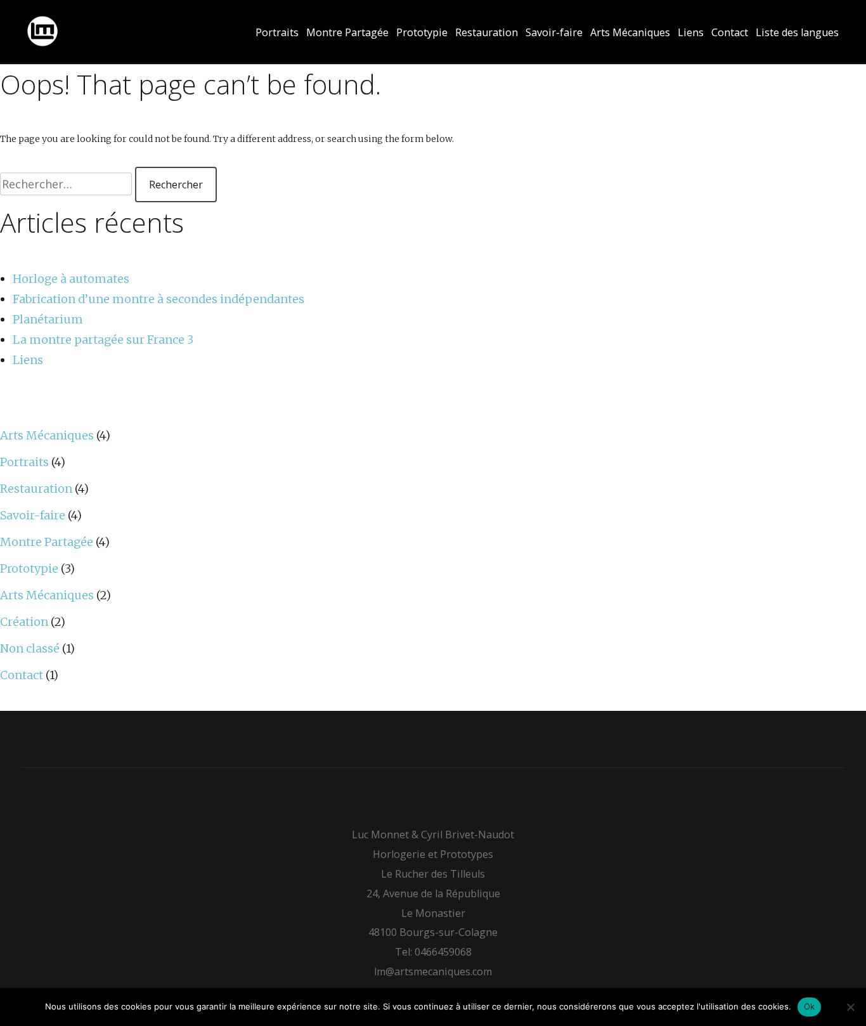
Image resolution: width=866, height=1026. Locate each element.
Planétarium (48, 319)
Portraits (277, 33)
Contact (729, 33)
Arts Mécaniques (630, 33)
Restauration (486, 33)
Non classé (30, 648)
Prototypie (422, 33)
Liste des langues (797, 33)
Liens (691, 33)
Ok (809, 1006)
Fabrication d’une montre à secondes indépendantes (158, 299)
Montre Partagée (347, 33)
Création (24, 621)
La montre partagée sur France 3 (103, 339)
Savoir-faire (554, 33)
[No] (850, 1007)
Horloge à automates (71, 278)
